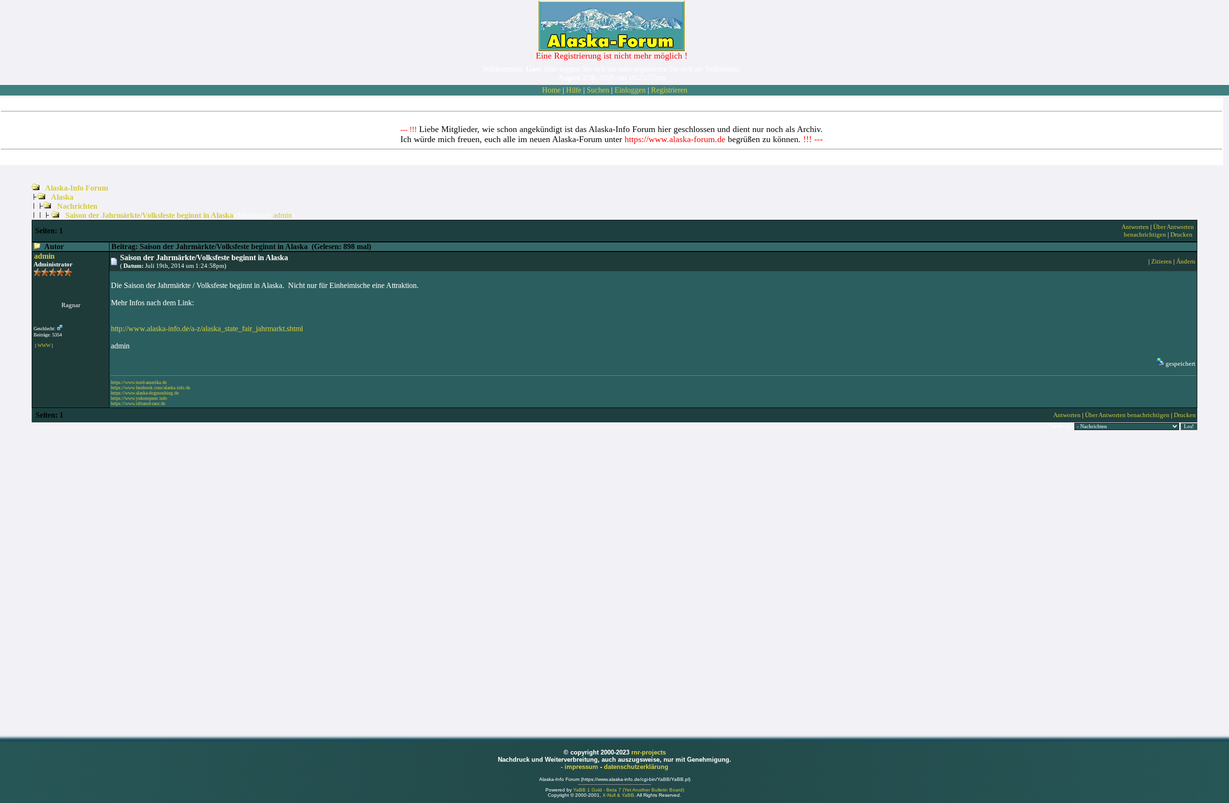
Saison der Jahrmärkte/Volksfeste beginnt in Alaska (149, 215)
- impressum (580, 766)
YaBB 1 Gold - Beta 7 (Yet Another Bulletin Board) (628, 789)
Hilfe (573, 90)
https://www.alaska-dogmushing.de (145, 393)
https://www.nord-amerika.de (139, 382)
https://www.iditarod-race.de (138, 403)
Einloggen (630, 90)
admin (282, 215)
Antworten (1135, 226)
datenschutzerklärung (636, 766)
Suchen (598, 90)
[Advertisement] (614, 583)
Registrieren (669, 90)
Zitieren (1161, 261)
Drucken (1181, 234)
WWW (43, 345)
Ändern (1185, 261)
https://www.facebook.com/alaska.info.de (150, 387)
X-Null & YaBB (618, 795)
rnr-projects (648, 752)
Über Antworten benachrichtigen (1159, 230)
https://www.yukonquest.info (139, 398)
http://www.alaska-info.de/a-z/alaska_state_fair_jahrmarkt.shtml (207, 328)
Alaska (62, 197)
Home (551, 90)
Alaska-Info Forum (76, 188)
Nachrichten (77, 206)
